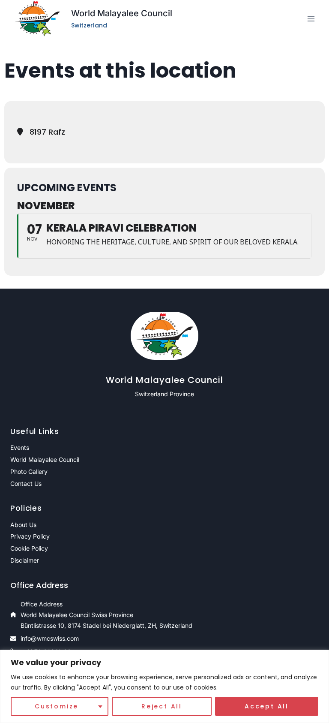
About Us (23, 524)
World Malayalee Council (44, 459)
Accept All (267, 706)
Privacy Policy (30, 536)
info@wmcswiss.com (50, 638)
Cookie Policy (29, 548)
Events (19, 447)
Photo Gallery (29, 471)
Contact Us (26, 483)
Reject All (161, 706)
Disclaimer (24, 560)
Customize (56, 706)
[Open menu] (311, 19)
